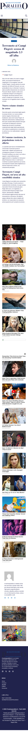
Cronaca (14, 41)
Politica (4, 686)
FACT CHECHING (6, 698)
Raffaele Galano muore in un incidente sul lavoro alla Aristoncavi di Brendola (19, 634)
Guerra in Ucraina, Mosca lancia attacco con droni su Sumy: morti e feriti (8, 615)
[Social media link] (5, 597)
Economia (4, 688)
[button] (26, 16)
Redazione (16, 65)
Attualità (4, 684)
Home (3, 681)
